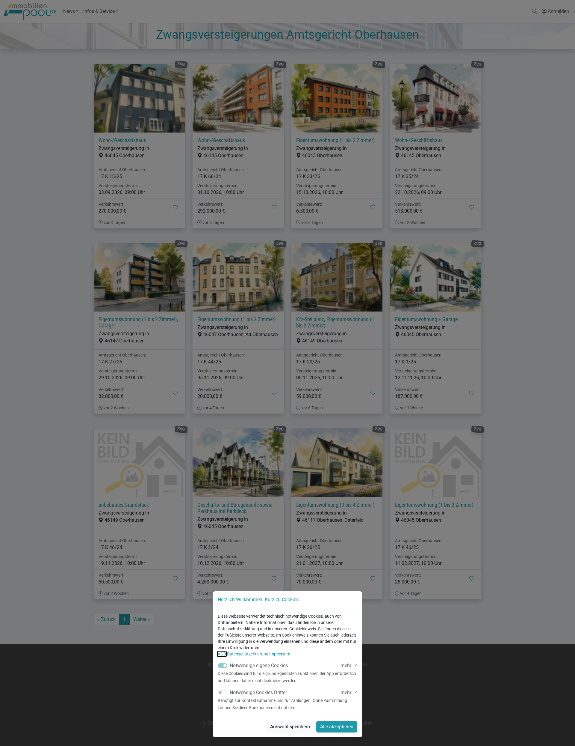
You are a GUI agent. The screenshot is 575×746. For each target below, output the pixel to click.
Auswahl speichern (290, 727)
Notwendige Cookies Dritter (258, 692)
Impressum (279, 654)
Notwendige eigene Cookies (259, 665)
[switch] (222, 692)
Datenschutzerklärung (247, 654)
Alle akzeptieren (336, 727)
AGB (222, 654)
